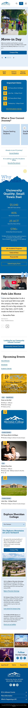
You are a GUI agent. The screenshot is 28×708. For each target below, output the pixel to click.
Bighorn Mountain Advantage (11, 591)
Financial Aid (14, 257)
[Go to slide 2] (7, 57)
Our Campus (7, 524)
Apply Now (4, 72)
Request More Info (23, 72)
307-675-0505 (9, 681)
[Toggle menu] (26, 3)
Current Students (14, 153)
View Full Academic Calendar (14, 109)
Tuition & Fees (14, 253)
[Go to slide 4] (10, 57)
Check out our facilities (10, 624)
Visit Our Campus (14, 72)
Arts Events (4, 364)
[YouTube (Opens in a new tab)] (21, 658)
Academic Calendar (6, 368)
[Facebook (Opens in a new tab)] (17, 658)
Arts (3, 397)
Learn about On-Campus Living (12, 608)
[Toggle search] (16, 3)
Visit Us (14, 665)
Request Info (23, 665)
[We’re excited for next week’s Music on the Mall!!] (7, 640)
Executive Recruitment (14, 163)
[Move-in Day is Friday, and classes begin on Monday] (21, 640)
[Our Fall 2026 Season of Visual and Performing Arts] (7, 655)
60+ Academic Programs (14, 248)
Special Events (10, 397)
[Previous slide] (2, 57)
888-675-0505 (18, 681)
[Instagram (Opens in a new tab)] (25, 658)
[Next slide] (14, 57)
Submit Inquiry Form (14, 263)
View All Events (5, 361)
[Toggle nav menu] (26, 692)
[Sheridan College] (5, 3)
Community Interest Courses (14, 346)
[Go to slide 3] (8, 57)
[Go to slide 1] (5, 57)
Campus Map (14, 52)
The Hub (21, 3)
